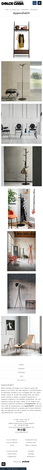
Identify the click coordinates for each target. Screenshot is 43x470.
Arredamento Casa (31, 440)
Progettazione (12, 456)
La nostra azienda (12, 451)
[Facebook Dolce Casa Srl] (19, 430)
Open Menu (40, 3)
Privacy (3, 469)
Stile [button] (21, 376)
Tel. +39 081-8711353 (21, 425)
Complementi (25, 9)
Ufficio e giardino (31, 445)
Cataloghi (31, 454)
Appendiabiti (34, 9)
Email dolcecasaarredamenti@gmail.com (21, 427)
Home (7, 9)
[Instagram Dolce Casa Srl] (21, 430)
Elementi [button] (21, 369)
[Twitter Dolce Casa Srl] (24, 430)
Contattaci (31, 451)
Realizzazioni (31, 456)
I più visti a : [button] (21, 380)
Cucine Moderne (12, 440)
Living (12, 445)
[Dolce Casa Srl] (21, 3)
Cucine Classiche (12, 442)
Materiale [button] (21, 372)
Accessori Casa (15, 9)
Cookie (9, 469)
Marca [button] (21, 365)
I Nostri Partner (12, 454)
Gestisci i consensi (20, 469)
